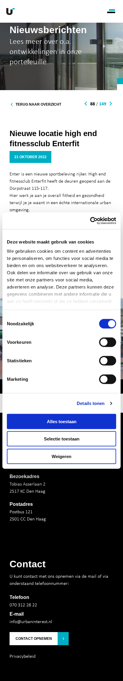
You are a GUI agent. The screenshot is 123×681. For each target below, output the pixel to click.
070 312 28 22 (23, 604)
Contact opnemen (34, 639)
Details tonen (90, 403)
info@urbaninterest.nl (31, 621)
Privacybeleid (23, 656)
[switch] (107, 342)
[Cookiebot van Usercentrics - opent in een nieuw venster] (90, 221)
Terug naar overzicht (38, 104)
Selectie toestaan (61, 438)
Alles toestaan (61, 421)
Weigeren (61, 456)
